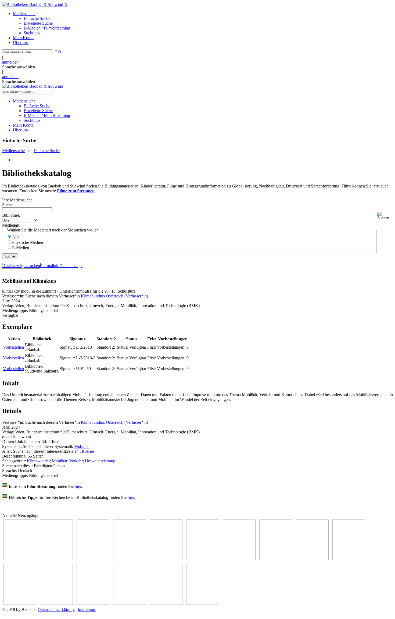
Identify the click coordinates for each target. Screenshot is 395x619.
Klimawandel (38, 461)
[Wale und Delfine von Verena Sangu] (56, 559)
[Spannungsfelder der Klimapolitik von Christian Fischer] (166, 559)
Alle (15, 237)
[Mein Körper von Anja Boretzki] (129, 603)
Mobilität (81, 446)
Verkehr (76, 461)
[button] (385, 216)
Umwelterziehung (100, 461)
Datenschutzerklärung (56, 609)
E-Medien (20, 247)
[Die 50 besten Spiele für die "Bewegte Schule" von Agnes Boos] (56, 603)
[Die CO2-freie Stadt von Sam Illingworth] (202, 559)
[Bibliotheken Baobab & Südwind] (32, 4)
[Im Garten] (312, 559)
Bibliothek (11, 215)
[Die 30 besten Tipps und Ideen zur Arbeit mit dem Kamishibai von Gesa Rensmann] (19, 559)
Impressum (87, 609)
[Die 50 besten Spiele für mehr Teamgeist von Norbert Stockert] (348, 559)
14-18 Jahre (84, 451)
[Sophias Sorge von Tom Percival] (93, 559)
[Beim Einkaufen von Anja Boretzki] (202, 603)
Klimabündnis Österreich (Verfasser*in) (114, 296)
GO (58, 52)
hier (78, 486)
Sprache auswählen (18, 67)
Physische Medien (27, 242)
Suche (7, 204)
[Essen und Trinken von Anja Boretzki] (93, 603)
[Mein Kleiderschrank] (166, 603)
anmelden (10, 62)
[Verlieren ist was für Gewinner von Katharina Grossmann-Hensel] (129, 559)
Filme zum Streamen (76, 191)
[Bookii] (239, 559)
